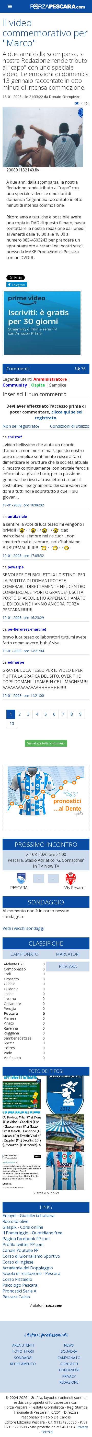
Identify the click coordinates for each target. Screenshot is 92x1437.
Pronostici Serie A (19, 1291)
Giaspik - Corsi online (23, 1227)
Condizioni (69, 1369)
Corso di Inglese (18, 1262)
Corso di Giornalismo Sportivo (31, 1256)
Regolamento (23, 1363)
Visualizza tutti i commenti (46, 743)
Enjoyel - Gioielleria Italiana (28, 1215)
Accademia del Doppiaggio (28, 1268)
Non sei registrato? (21, 426)
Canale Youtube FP (21, 1250)
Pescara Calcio (16, 1297)
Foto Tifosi (23, 1351)
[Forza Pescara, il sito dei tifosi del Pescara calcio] (57, 6)
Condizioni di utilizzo (69, 426)
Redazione (69, 1382)
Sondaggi (23, 1357)
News (69, 1345)
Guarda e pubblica (46, 1193)
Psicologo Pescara (20, 1285)
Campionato (68, 1357)
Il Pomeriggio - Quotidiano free (32, 1233)
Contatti (69, 1363)
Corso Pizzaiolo (17, 1279)
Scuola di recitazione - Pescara (31, 1273)
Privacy (69, 1376)
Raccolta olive (15, 1221)
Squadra (69, 1351)
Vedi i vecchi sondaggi (23, 928)
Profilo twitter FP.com (23, 1244)
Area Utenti (23, 1345)
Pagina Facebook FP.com (26, 1238)
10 (11, 723)
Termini (47, 1431)
